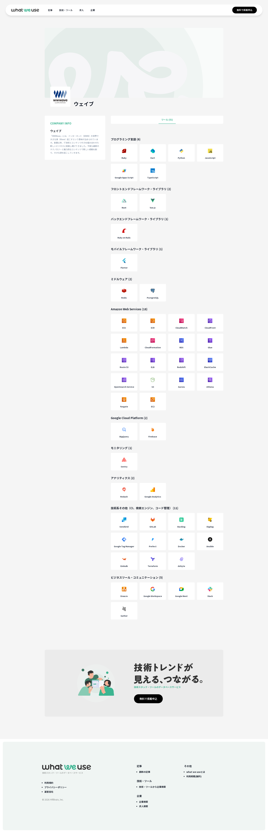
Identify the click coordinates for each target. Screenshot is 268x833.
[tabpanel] (167, 381)
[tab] (167, 120)
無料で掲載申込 (244, 10)
